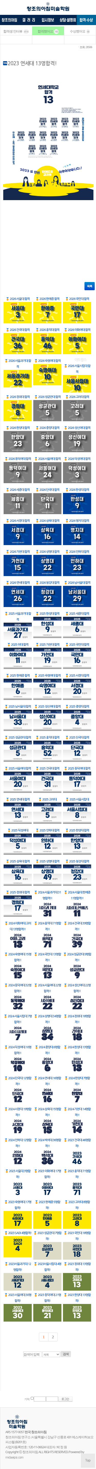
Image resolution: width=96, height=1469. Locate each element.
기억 (26, 1399)
